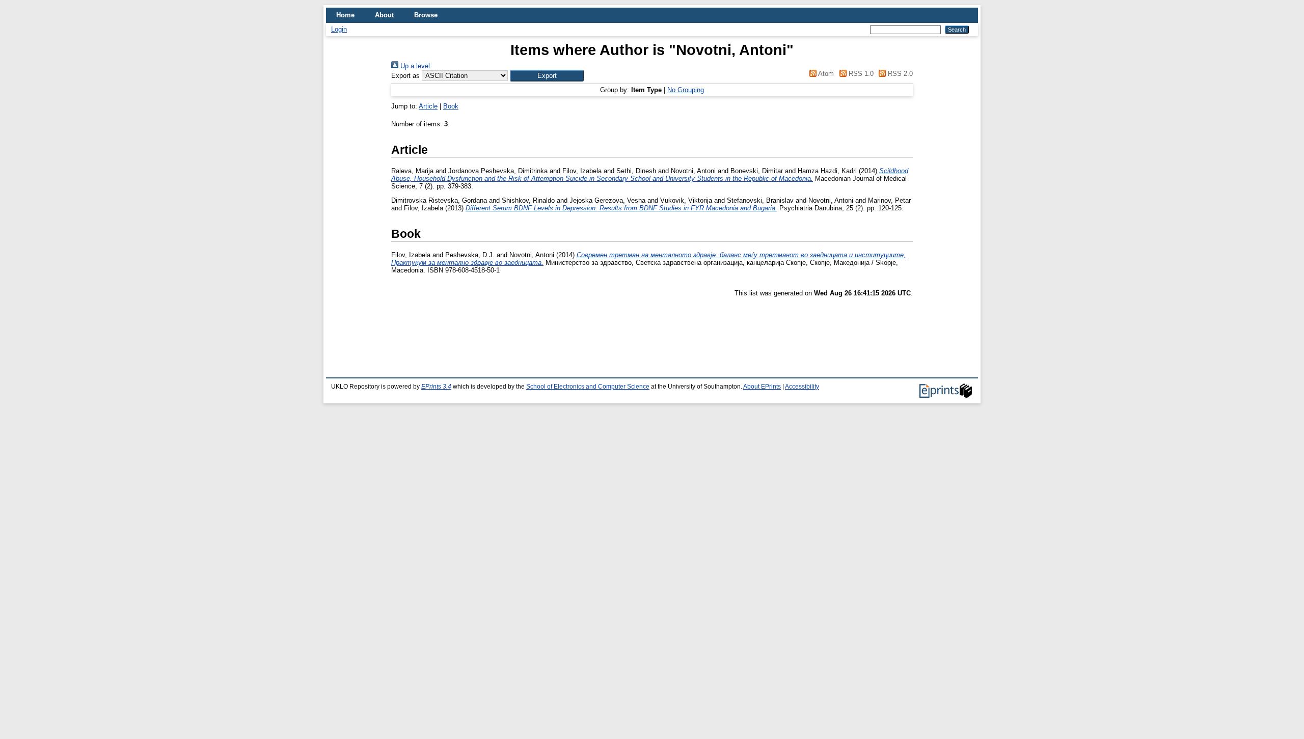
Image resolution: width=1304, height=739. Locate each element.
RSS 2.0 (899, 73)
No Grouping (685, 90)
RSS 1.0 (860, 73)
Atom (825, 73)
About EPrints (762, 387)
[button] (547, 75)
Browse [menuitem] (426, 15)
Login (339, 29)
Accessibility (802, 387)
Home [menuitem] (345, 15)
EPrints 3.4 (436, 387)
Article (428, 106)
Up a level (414, 66)
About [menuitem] (384, 15)
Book (450, 106)
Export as (405, 75)
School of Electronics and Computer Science (587, 387)
